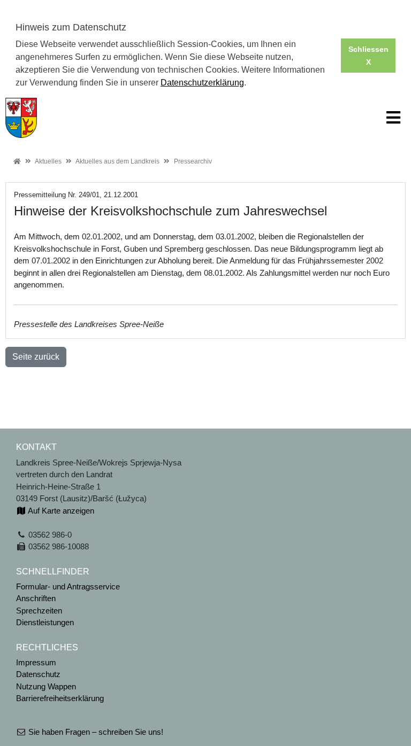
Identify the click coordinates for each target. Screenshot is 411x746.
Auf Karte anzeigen (60, 510)
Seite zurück (35, 356)
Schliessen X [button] (368, 55)
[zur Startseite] (21, 116)
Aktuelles (48, 161)
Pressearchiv (193, 161)
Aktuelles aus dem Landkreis (117, 161)
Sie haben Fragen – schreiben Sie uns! (94, 731)
